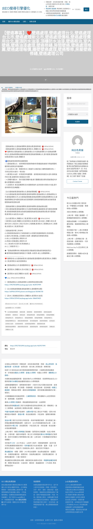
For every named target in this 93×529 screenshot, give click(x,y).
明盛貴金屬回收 (49, 460)
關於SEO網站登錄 (14, 21)
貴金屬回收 (9, 452)
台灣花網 (84, 510)
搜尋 (78, 121)
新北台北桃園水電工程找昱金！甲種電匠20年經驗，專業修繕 (77, 205)
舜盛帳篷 (32, 390)
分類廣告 (81, 490)
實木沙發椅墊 (45, 434)
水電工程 (14, 426)
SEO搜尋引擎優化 (16, 8)
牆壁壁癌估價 (41, 323)
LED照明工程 (13, 402)
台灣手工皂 (49, 520)
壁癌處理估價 (31, 315)
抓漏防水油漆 (37, 69)
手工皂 (12, 443)
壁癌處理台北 (19, 318)
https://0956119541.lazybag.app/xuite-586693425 (23, 298)
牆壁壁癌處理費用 (11, 326)
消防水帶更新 (72, 212)
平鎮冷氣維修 (10, 412)
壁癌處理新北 (48, 318)
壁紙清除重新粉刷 (23, 321)
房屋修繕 (68, 487)
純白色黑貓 (77, 150)
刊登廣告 (77, 9)
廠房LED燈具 (58, 520)
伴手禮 (83, 502)
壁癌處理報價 (29, 318)
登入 (86, 9)
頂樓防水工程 (9, 329)
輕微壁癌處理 (43, 326)
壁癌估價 (22, 312)
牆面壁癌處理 (34, 326)
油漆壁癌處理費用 (30, 323)
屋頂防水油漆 (9, 323)
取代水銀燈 (57, 15)
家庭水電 (21, 414)
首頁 (3, 21)
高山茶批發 (50, 364)
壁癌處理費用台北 (11, 321)
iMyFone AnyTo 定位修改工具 (77, 247)
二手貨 (80, 505)
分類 (24, 21)
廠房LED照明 (19, 373)
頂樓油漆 (52, 326)
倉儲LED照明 (31, 373)
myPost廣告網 (70, 485)
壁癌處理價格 (40, 315)
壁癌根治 (15, 315)
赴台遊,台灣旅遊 (71, 500)
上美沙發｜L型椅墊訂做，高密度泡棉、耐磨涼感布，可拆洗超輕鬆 (77, 241)
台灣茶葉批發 (70, 512)
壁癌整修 (8, 315)
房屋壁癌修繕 (19, 323)
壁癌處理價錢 (50, 315)
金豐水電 (29, 412)
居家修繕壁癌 (43, 321)
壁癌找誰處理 (47, 312)
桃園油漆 (16, 406)
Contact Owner (77, 181)
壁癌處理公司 (9, 318)
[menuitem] (76, 9)
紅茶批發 (16, 367)
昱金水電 (8, 420)
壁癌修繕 (29, 312)
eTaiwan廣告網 (78, 492)
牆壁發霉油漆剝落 (23, 326)
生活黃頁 (82, 497)
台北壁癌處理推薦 (13, 312)
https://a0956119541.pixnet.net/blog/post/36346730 (24, 292)
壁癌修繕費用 (38, 312)
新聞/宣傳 (33, 21)
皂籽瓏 (26, 446)
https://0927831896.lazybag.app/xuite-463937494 (23, 285)
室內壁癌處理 (34, 321)
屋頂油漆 (52, 321)
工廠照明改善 (31, 396)
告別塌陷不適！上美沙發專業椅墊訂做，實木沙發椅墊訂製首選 (77, 232)
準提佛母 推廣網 (51, 8)
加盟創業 (79, 507)
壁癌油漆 (22, 315)
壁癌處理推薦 (38, 318)
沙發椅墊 (21, 432)
